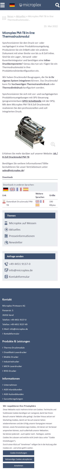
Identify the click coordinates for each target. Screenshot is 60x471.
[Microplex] (30, 5)
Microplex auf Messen (22, 223)
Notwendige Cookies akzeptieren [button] (18, 459)
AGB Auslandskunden (14, 394)
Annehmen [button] (18, 465)
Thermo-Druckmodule (14, 347)
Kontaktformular (19, 276)
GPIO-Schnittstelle (31, 101)
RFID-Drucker (10, 370)
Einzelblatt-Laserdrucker (15, 352)
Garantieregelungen (13, 398)
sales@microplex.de (13, 170)
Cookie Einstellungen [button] (18, 453)
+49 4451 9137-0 (19, 264)
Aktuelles (20, 16)
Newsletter (15, 242)
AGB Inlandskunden (13, 389)
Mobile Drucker (11, 357)
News (10, 16)
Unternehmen (10, 384)
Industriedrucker (11, 361)
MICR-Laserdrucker (13, 366)
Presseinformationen (22, 236)
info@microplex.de (21, 270)
